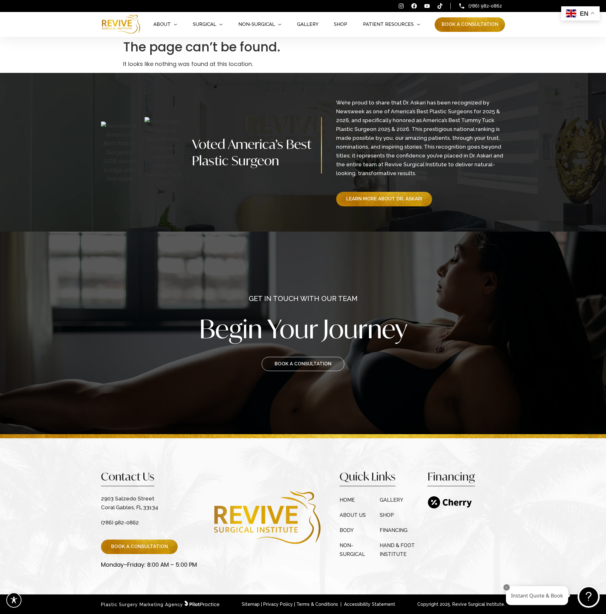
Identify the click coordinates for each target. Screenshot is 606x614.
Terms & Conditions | (319, 604)
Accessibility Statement (369, 604)
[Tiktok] (440, 6)
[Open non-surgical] (279, 24)
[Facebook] (414, 6)
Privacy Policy (278, 604)
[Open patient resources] (418, 24)
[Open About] (175, 24)
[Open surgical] (221, 24)
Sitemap (251, 604)
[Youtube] (427, 6)
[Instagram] (401, 6)
